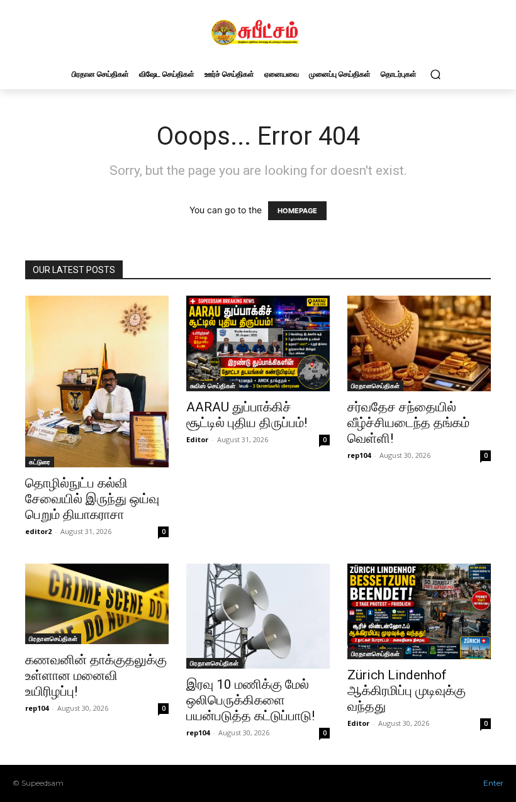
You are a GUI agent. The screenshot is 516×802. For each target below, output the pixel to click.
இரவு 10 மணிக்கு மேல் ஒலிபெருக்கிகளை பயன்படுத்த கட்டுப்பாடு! (250, 700)
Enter (493, 783)
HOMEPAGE (297, 210)
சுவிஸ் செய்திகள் (212, 385)
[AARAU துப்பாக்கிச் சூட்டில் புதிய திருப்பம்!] (258, 343)
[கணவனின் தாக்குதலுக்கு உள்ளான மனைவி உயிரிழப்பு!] (97, 604)
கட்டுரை (39, 461)
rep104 (359, 455)
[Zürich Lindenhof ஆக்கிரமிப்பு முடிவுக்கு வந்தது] (419, 611)
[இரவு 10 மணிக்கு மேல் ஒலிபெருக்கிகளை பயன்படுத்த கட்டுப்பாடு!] (258, 616)
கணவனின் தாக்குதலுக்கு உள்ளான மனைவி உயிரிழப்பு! (96, 675)
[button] (435, 73)
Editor (197, 439)
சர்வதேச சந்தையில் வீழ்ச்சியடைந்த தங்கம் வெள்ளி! (408, 422)
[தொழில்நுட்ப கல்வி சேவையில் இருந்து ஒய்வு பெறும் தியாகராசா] (97, 381)
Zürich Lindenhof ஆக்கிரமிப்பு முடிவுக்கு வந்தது (406, 690)
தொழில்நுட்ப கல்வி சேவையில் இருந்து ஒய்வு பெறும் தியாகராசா (92, 499)
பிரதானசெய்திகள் (375, 385)
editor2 (38, 531)
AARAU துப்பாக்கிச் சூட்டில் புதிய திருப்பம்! (246, 414)
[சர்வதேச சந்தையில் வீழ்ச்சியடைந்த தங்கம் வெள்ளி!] (419, 343)
